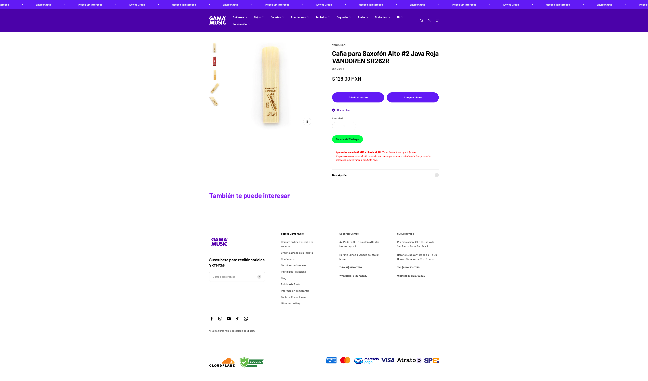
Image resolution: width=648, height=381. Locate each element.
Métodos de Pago (291, 303)
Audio (361, 17)
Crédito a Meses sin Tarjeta (297, 252)
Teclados (321, 17)
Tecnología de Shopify (243, 330)
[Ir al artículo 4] (214, 89)
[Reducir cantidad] (337, 126)
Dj (398, 17)
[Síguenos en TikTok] (237, 318)
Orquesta (342, 17)
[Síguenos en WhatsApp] (246, 318)
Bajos (257, 17)
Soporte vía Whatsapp (347, 139)
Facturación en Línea (293, 297)
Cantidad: (338, 118)
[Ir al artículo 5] (214, 102)
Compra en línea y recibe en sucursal (297, 244)
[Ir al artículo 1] (214, 48)
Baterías (276, 17)
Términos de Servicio (293, 265)
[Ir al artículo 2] (214, 62)
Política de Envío (291, 284)
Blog (283, 278)
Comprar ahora (413, 97)
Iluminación (240, 23)
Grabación (381, 17)
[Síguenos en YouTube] (228, 318)
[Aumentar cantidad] (351, 126)
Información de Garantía (295, 290)
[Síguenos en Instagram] (220, 318)
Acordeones (298, 17)
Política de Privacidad (293, 271)
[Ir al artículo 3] (214, 75)
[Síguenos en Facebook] (211, 318)
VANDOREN (339, 44)
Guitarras (238, 17)
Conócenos (287, 258)
